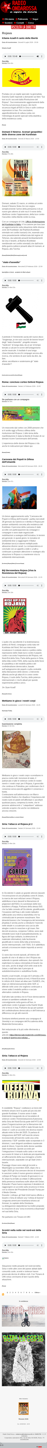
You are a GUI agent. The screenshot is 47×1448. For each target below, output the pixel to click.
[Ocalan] (8, 452)
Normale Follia (7, 711)
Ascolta (5, 61)
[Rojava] (4, 125)
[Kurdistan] (15, 375)
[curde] (22, 255)
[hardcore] (4, 375)
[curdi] (25, 255)
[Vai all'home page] (19, 12)
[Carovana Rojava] (20, 563)
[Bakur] (14, 563)
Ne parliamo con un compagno (15, 399)
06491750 (38, 1434)
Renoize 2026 (23, 1419)
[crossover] (10, 375)
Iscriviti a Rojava (3, 1294)
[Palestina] (8, 817)
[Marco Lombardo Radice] (17, 817)
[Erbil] (12, 255)
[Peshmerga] (17, 255)
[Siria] (3, 1048)
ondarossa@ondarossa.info (24, 1434)
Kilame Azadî (6, 48)
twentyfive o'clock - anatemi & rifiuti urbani (16, 272)
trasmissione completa (12, 724)
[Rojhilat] (8, 255)
